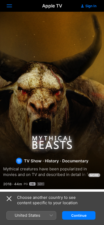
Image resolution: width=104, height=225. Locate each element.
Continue (79, 215)
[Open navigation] (12, 6)
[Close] (9, 198)
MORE (94, 175)
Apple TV (52, 6)
